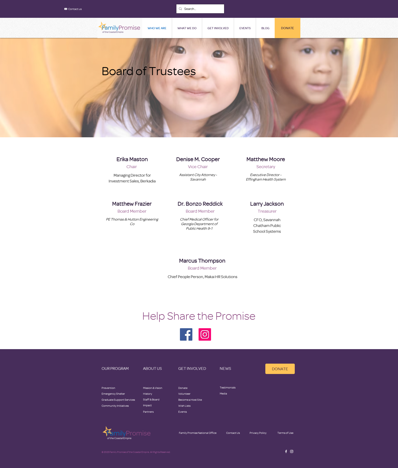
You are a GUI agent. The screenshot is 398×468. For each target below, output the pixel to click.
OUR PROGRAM (115, 368)
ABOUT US (152, 368)
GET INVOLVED (192, 368)
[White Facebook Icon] (286, 451)
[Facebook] (186, 334)
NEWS (225, 368)
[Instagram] (205, 334)
